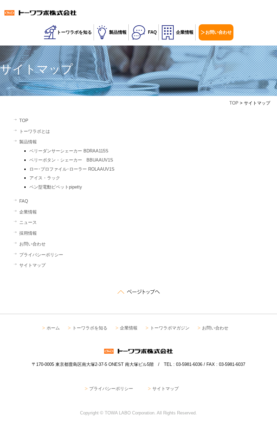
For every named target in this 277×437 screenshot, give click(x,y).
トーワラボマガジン (170, 327)
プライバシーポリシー (41, 254)
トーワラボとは (34, 131)
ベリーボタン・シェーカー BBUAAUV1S (71, 160)
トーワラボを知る (74, 32)
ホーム (53, 327)
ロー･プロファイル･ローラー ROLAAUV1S (72, 169)
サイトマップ (32, 265)
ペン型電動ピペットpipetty (55, 187)
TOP (233, 103)
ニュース (28, 222)
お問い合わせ (218, 32)
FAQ (152, 32)
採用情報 (28, 233)
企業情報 (185, 32)
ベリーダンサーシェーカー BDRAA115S (68, 150)
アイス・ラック (44, 177)
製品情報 (118, 32)
